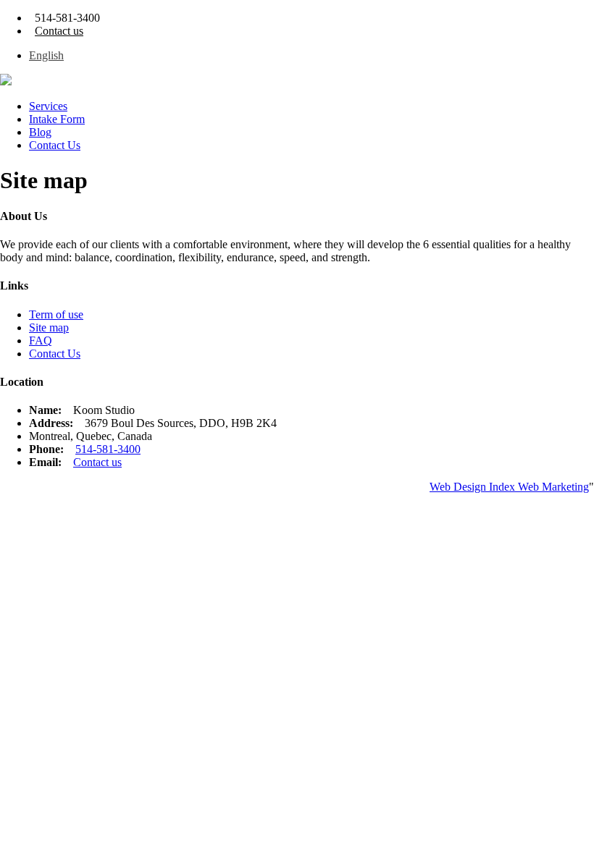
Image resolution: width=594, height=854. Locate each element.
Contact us (59, 31)
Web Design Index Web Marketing (509, 487)
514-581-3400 (108, 449)
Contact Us (54, 145)
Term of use (56, 314)
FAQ (40, 340)
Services (48, 106)
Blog (40, 132)
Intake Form (57, 119)
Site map (49, 327)
